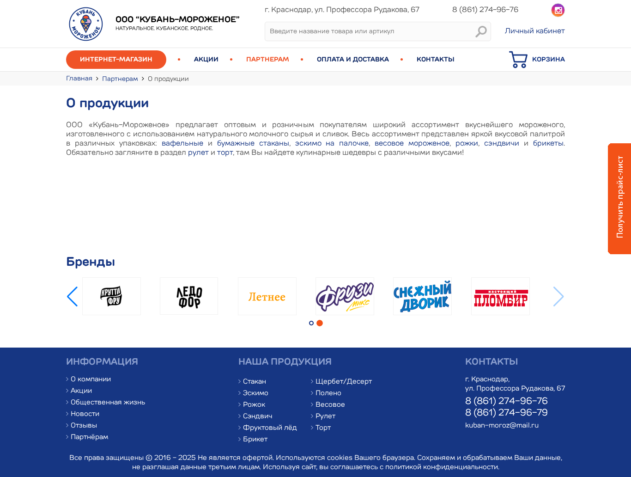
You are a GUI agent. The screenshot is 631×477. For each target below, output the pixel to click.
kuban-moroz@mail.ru (502, 425)
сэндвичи (501, 143)
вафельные (182, 143)
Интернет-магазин (116, 59)
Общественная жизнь (108, 402)
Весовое (330, 405)
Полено (328, 393)
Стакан (254, 382)
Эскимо (255, 393)
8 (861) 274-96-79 (506, 413)
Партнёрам (89, 437)
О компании (91, 379)
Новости (85, 414)
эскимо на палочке (332, 143)
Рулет (325, 416)
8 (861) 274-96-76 (506, 401)
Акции (206, 59)
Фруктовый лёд (270, 428)
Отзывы (84, 425)
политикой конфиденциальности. (442, 467)
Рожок (254, 405)
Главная (79, 78)
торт (225, 153)
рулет (198, 153)
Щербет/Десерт (344, 382)
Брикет (255, 439)
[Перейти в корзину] (520, 67)
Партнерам (267, 59)
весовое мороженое (412, 143)
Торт (323, 428)
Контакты (436, 59)
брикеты (548, 143)
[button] (72, 297)
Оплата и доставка (353, 59)
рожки (466, 143)
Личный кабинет (535, 31)
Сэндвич (258, 416)
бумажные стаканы (253, 143)
